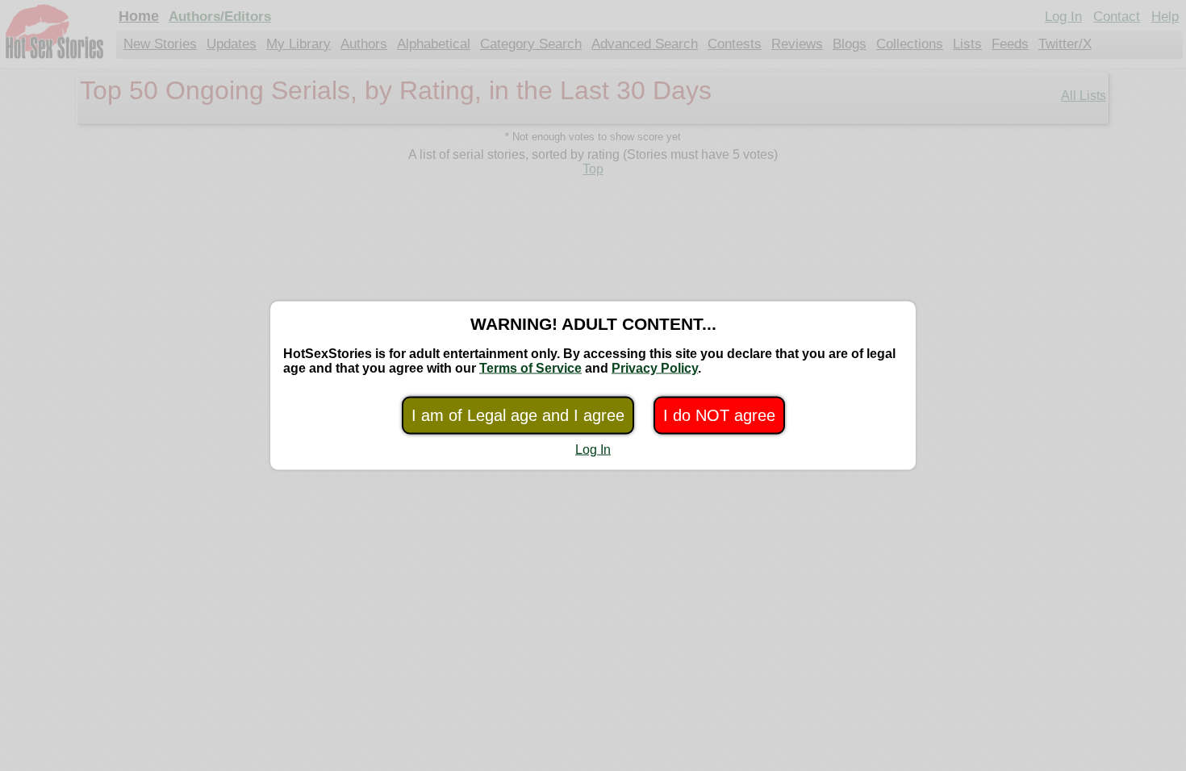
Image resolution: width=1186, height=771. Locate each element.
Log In (593, 449)
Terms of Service (530, 368)
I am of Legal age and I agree (517, 415)
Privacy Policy (655, 368)
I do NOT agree (719, 415)
